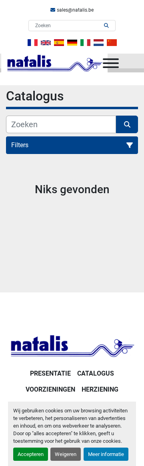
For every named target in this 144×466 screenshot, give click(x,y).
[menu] (111, 63)
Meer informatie (106, 454)
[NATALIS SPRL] (72, 345)
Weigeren (65, 454)
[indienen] (106, 25)
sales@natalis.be (75, 10)
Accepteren (31, 454)
